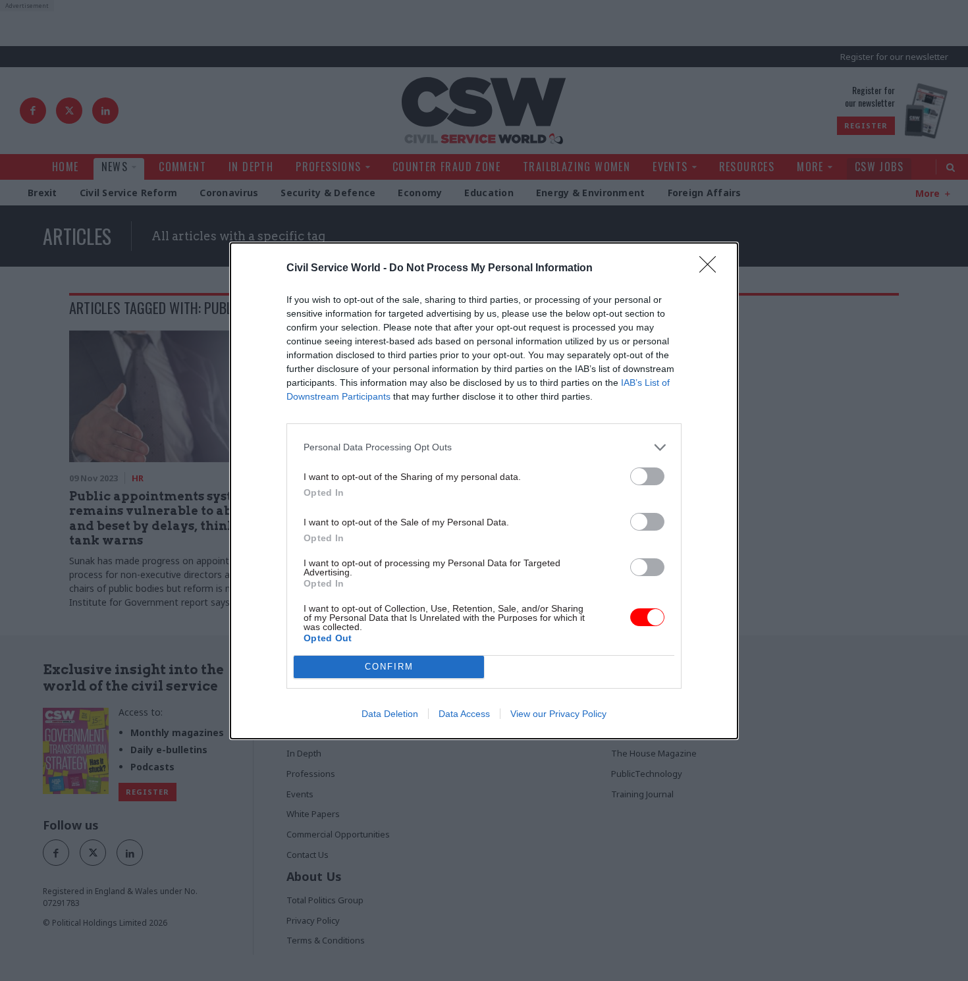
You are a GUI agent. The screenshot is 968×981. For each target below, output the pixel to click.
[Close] (711, 268)
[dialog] (484, 491)
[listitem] (484, 447)
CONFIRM (389, 667)
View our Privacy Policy (558, 713)
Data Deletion (390, 713)
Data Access (464, 713)
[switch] (647, 476)
